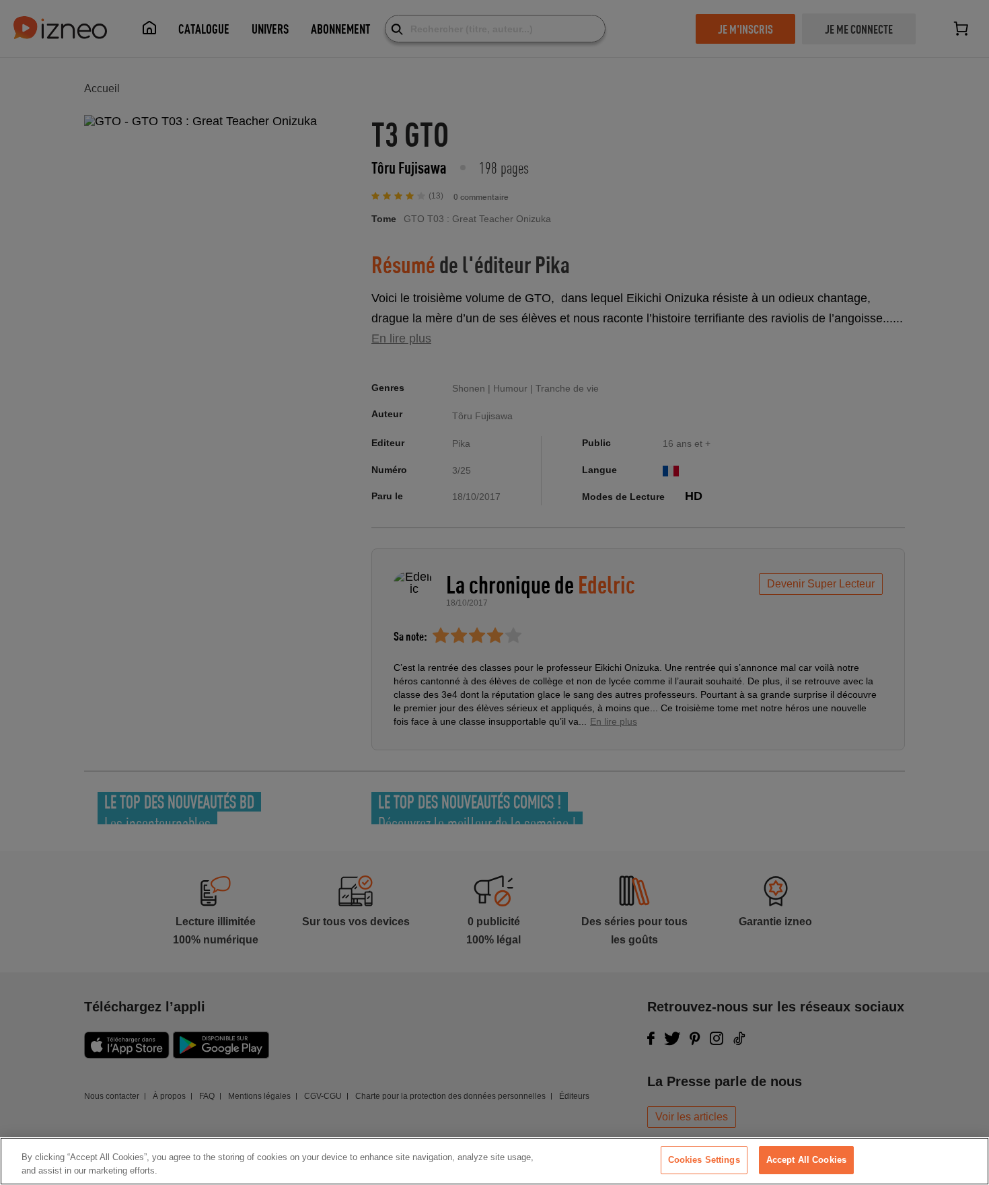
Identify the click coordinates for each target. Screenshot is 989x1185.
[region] (494, 1161)
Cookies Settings (704, 1160)
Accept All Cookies (806, 1160)
